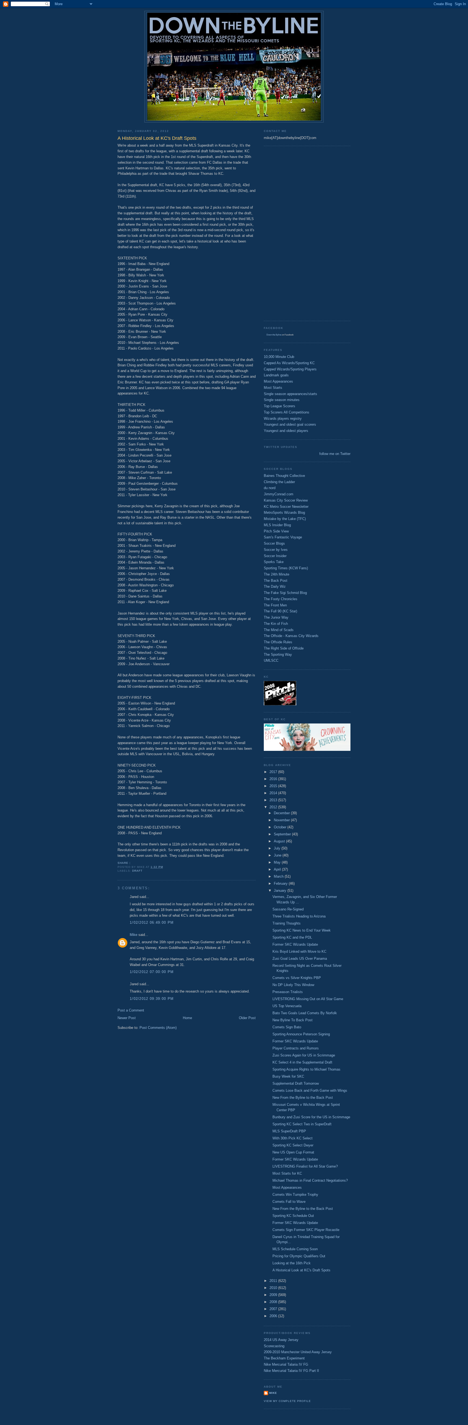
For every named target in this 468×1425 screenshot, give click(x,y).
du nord (269, 488)
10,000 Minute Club (279, 357)
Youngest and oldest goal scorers (290, 424)
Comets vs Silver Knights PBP (296, 978)
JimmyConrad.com (278, 494)
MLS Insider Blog (277, 525)
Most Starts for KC (287, 1173)
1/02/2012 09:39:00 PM (152, 999)
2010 (273, 1288)
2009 (273, 1295)
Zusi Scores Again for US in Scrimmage (303, 1055)
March (279, 876)
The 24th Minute (276, 574)
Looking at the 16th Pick (291, 1263)
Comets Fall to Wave (289, 1202)
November (282, 820)
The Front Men (275, 605)
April (278, 869)
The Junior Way (276, 617)
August (280, 841)
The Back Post (275, 581)
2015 (273, 786)
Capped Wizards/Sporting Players (290, 369)
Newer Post (127, 1018)
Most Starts (273, 388)
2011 (273, 1281)
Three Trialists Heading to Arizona (299, 916)
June (278, 855)
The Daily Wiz (275, 586)
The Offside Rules (278, 642)
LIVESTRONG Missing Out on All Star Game (307, 999)
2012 (273, 807)
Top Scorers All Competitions (286, 412)
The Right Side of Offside (284, 648)
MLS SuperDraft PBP (289, 1131)
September (283, 834)
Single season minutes (282, 400)
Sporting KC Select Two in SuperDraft (302, 1124)
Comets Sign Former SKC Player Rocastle (305, 1230)
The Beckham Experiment (284, 1358)
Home (187, 1018)
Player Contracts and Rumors (295, 1048)
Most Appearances (278, 381)
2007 (273, 1309)
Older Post (247, 1018)
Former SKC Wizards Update (295, 944)
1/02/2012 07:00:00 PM (152, 972)
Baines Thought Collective (284, 476)
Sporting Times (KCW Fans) (286, 568)
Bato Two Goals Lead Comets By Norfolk (304, 1013)
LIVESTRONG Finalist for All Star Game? (305, 1166)
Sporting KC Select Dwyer (292, 1145)
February (281, 883)
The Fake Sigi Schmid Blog (285, 593)
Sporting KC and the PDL (292, 937)
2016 (273, 779)
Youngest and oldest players (286, 431)
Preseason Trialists (287, 992)
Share (123, 862)
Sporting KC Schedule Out (293, 1216)
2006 (273, 1316)
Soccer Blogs (274, 543)
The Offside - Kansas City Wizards (291, 636)
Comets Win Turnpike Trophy (295, 1195)
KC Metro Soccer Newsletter (286, 507)
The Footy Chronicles (280, 599)
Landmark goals (276, 375)
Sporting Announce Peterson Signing (301, 1034)
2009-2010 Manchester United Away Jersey (298, 1352)
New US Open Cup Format (293, 1152)
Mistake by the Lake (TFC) (285, 519)
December (282, 813)
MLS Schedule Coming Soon (295, 1249)
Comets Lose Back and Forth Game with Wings (309, 1090)
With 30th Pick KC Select (292, 1138)
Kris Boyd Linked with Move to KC (299, 951)
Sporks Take (274, 562)
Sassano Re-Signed (288, 909)
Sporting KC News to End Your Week (301, 930)
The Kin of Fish (276, 624)
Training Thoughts (286, 923)
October (280, 827)
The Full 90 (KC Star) (280, 611)
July (277, 848)
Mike (133, 935)
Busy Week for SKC (288, 1076)
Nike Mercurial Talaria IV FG (286, 1364)
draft (137, 870)
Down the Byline (273, 335)
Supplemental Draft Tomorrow (295, 1083)
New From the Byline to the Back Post (302, 1098)
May (278, 862)
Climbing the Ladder (279, 482)
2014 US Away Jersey (281, 1340)
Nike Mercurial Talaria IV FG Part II (291, 1371)
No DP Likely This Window (293, 985)
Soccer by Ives (276, 550)
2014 (273, 793)
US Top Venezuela (286, 1006)
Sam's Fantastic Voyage (283, 537)
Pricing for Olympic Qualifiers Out (298, 1256)
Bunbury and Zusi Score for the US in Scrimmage (311, 1117)
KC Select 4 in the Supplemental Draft (302, 1062)
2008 (273, 1302)
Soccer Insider (275, 556)
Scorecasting (274, 1346)
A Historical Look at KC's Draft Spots (301, 1270)
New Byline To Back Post (292, 1020)
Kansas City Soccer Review (286, 500)
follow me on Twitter (334, 454)
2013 (273, 800)
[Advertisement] (285, 232)
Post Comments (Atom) (158, 1028)
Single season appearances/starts (290, 394)
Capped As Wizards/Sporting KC (289, 363)
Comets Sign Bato (286, 1027)
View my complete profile (287, 1401)
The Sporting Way (278, 654)
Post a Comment (131, 1010)
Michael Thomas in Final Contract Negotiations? (310, 1180)
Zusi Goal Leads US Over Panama (299, 959)
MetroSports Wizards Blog (284, 512)
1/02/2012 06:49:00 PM (152, 922)
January (280, 890)
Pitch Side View (276, 531)
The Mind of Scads (279, 630)
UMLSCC (271, 660)
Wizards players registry (283, 418)
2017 (273, 772)
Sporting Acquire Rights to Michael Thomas (306, 1069)
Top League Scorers (279, 406)
